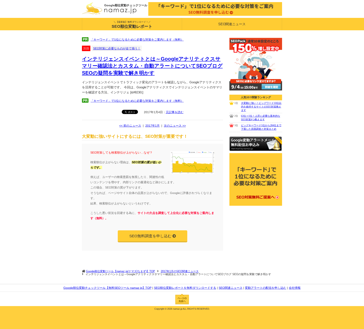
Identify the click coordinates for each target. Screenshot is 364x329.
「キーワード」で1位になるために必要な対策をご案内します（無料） (137, 39)
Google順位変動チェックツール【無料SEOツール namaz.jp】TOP (107, 287)
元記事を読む (174, 112)
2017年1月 (152, 125)
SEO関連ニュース (232, 24)
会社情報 (295, 287)
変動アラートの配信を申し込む (265, 287)
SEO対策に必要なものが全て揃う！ (117, 48)
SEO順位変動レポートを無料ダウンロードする (185, 287)
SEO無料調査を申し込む (150, 236)
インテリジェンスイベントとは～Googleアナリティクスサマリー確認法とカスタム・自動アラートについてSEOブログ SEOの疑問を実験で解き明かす (152, 66)
